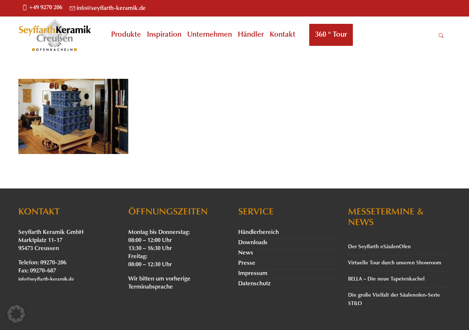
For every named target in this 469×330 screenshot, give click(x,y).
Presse (246, 263)
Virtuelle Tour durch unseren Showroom (394, 263)
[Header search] (441, 35)
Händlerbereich (258, 232)
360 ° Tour (331, 34)
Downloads (252, 243)
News (245, 253)
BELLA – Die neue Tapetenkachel (386, 279)
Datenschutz (254, 284)
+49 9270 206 (45, 8)
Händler (251, 34)
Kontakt (282, 34)
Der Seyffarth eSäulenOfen (379, 247)
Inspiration (164, 34)
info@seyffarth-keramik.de (111, 8)
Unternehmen (209, 34)
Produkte (126, 34)
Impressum (252, 273)
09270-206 (53, 263)
